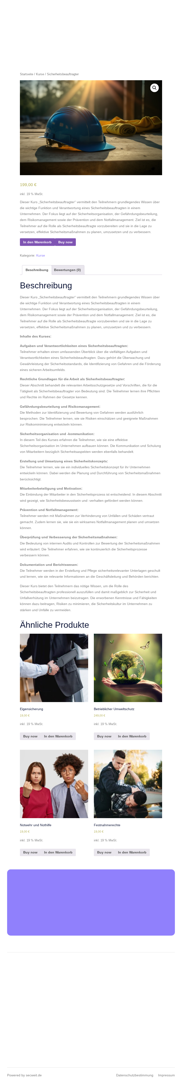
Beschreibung (37, 270)
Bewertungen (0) (67, 270)
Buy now (65, 242)
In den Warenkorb (37, 242)
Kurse (40, 74)
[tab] (37, 270)
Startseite (26, 74)
